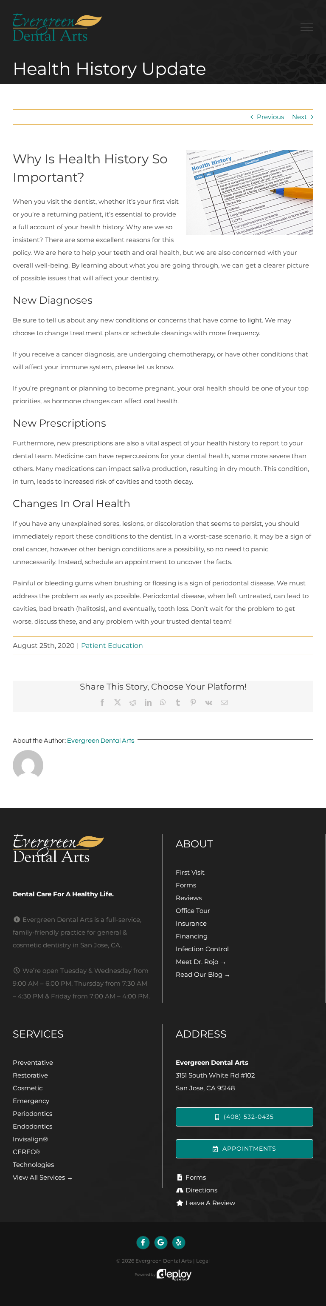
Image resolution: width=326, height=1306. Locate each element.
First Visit (190, 872)
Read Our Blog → (203, 974)
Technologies (33, 1165)
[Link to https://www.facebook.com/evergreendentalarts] (143, 1242)
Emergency (31, 1101)
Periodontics (32, 1113)
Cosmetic (27, 1088)
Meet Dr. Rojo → (201, 962)
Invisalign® (30, 1139)
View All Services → (43, 1177)
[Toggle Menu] (307, 27)
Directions (201, 1190)
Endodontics (32, 1126)
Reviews (189, 898)
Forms (186, 885)
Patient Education (112, 646)
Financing (192, 936)
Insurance (191, 923)
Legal (203, 1261)
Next (299, 117)
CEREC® (26, 1152)
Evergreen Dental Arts (101, 740)
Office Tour (193, 911)
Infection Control (202, 949)
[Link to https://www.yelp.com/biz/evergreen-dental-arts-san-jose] (178, 1242)
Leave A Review (210, 1203)
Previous (270, 117)
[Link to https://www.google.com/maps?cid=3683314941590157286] (161, 1242)
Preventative (33, 1062)
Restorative (30, 1075)
